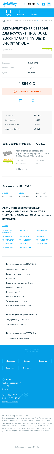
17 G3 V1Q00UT (25, 240)
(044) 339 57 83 (9, 395)
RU (33, 4)
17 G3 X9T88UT (8, 247)
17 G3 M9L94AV (25, 230)
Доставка (33, 100)
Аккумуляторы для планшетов (18, 320)
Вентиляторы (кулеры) (15, 296)
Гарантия (43, 361)
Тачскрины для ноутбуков (16, 301)
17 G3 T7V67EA (8, 240)
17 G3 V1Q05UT (8, 244)
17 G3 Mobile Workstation (7, 231)
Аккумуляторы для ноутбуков (18, 269)
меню (49, 4)
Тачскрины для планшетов (16, 324)
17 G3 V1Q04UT (42, 240)
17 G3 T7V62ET (8, 236)
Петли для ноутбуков (14, 292)
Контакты (27, 368)
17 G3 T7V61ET (42, 230)
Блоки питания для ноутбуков (18, 274)
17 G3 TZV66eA (25, 247)
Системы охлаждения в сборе (18, 305)
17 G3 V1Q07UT (25, 244)
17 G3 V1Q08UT (42, 244)
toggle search (23, 4)
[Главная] (3, 20)
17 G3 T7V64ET (25, 236)
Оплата (20, 100)
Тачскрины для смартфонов (17, 339)
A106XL (5, 193)
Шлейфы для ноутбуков (15, 287)
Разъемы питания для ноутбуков (19, 283)
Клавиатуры (11, 278)
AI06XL (22, 193)
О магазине (10, 368)
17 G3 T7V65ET (42, 236)
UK (29, 4)
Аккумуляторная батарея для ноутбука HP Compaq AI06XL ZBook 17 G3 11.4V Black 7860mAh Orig (34, 153)
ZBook (5, 226)
